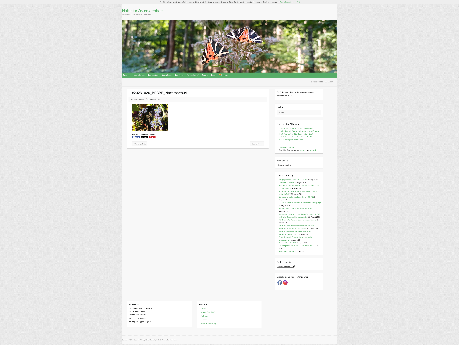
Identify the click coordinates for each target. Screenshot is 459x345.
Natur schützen (153, 75)
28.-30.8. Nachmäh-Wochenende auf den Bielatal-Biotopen (299, 131)
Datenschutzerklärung (208, 324)
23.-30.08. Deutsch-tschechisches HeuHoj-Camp (295, 128)
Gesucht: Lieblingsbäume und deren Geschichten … (297, 208)
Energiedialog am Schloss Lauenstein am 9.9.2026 (296, 197)
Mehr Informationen (286, 2)
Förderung (204, 316)
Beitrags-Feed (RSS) (208, 312)
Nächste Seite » (257, 144)
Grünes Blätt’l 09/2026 (286, 147)
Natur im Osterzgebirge (142, 10)
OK (298, 2)
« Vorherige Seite (139, 144)
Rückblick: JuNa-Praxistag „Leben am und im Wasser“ (297, 220)
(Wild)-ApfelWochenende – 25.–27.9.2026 (293, 180)
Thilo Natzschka (138, 99)
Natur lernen (179, 75)
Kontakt (213, 75)
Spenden (204, 320)
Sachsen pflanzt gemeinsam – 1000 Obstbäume (295, 246)
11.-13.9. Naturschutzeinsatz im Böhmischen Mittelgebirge (299, 137)
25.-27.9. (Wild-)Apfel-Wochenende (291, 140)
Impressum (204, 308)
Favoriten (126, 75)
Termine (205, 75)
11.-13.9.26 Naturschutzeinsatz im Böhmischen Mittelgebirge (300, 203)
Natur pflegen (167, 75)
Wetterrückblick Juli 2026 (287, 243)
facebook (313, 150)
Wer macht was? (193, 75)
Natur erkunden (139, 75)
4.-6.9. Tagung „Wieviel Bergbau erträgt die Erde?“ (296, 134)
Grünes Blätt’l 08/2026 (286, 251)
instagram (303, 150)
